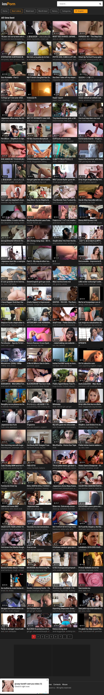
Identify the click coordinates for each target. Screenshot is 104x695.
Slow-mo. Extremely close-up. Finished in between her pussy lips (65, 506)
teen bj (41, 59)
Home (5, 11)
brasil (3, 591)
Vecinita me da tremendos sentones (39, 527)
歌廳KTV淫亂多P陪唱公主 (63, 159)
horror (33, 550)
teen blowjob (16, 39)
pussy (23, 121)
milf (80, 162)
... (64, 637)
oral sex (47, 284)
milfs (71, 182)
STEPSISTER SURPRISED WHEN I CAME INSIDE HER (13, 57)
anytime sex (72, 243)
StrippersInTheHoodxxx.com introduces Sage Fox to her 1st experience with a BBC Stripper (13, 608)
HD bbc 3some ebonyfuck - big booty (39, 139)
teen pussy (31, 80)
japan (37, 366)
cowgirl (37, 305)
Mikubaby (56, 404)
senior (64, 284)
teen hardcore (92, 529)
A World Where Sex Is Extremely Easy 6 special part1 (39, 363)
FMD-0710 (31, 466)
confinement (18, 243)
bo (28, 243)
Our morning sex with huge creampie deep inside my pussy (13, 445)
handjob (35, 468)
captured (40, 550)
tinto (9, 366)
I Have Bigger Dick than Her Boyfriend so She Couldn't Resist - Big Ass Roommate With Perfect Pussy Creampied (13, 302)
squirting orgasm (89, 366)
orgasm (12, 264)
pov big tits (86, 162)
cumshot (82, 386)
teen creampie (90, 284)
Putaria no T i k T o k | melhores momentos (65, 220)
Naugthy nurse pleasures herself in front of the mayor (13, 404)
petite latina (57, 468)
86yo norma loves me (62, 282)
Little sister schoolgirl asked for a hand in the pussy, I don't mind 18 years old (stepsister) (91, 282)
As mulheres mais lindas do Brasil (13, 588)
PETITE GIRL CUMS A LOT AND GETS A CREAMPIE (65, 57)
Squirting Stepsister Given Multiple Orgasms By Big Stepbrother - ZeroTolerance (65, 608)
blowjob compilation (61, 305)
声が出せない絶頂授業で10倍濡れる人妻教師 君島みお (65, 588)
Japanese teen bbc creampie (13, 261)
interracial (39, 570)
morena (38, 529)
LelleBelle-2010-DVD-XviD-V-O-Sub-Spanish (91, 547)
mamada (89, 570)
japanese (30, 366)
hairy (20, 386)
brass (13, 366)
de (2, 284)
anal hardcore (6, 570)
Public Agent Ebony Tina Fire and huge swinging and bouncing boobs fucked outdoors (65, 384)
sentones (30, 529)
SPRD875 (82, 343)
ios (8, 3)
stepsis (91, 427)
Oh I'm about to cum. (87, 363)
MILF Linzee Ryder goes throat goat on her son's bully (65, 180)
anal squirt (5, 386)
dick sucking (42, 407)
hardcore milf (6, 141)
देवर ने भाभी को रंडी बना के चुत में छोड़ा (64, 527)
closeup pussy (92, 59)
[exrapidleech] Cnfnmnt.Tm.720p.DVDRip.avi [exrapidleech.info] (13, 241)
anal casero (89, 305)
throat (35, 223)
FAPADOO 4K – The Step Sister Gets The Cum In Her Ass (91, 37)
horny (81, 100)
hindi (70, 366)
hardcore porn (15, 121)
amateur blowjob (41, 325)
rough (15, 570)
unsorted (4, 80)
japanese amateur (86, 80)
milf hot (93, 223)
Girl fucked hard (33, 608)
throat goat (57, 182)
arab (54, 448)
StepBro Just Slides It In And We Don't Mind (91, 425)
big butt (93, 182)
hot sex (24, 59)
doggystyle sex (37, 284)
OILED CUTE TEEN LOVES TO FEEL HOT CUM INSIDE (13, 527)
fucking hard (19, 550)
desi (83, 448)
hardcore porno (89, 141)
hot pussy (77, 59)
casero (97, 305)
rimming (23, 223)
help (65, 121)
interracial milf (88, 631)
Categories (66, 11)
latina (83, 509)
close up (56, 509)
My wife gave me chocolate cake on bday (65, 425)
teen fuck (63, 141)
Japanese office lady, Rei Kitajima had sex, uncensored (13, 118)
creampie (82, 59)
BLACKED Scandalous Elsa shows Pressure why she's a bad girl (39, 629)
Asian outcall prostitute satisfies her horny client (91, 98)
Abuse (64, 684)
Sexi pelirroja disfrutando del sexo (91, 608)
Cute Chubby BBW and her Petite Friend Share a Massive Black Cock (13, 466)
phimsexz (91, 121)
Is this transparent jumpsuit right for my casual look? (65, 568)
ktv (66, 162)
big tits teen (97, 407)
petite (101, 39)
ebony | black (74, 386)
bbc (6, 264)
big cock (43, 182)
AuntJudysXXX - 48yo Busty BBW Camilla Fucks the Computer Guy (91, 384)
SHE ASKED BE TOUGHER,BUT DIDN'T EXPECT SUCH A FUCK (13, 159)
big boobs (36, 39)
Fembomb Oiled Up (9, 486)
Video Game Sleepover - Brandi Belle (91, 466)
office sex (5, 121)
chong (32, 243)
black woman (58, 121)
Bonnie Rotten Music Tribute (12, 568)
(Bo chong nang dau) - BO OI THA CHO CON (39, 241)
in (1, 407)
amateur (87, 100)
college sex (5, 100)
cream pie (44, 39)
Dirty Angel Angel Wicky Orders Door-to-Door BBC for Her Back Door (91, 180)
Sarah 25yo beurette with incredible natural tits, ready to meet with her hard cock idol (91, 200)
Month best (43, 11)
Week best (30, 11)
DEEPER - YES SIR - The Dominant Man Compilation (65, 302)
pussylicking (32, 407)
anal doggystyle (59, 631)
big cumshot (96, 264)
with (2, 611)
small (96, 468)
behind (62, 345)
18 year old (5, 39)
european (35, 121)
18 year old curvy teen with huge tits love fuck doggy (13, 37)
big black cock (17, 202)
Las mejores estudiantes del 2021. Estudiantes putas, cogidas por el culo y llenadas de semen (91, 323)
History (55, 11)
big (10, 202)
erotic (3, 243)
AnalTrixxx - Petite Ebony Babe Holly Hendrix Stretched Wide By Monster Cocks (65, 323)
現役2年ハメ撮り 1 (86, 77)
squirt (55, 100)
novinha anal (71, 223)
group (36, 509)
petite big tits (17, 468)
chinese (61, 162)
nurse (11, 345)
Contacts (57, 684)
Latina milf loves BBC (9, 506)
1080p (3, 366)
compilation (23, 570)
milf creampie (92, 386)
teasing (45, 488)
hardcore (35, 182)
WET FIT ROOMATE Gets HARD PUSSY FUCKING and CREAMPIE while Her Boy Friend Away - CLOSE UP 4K (39, 118)
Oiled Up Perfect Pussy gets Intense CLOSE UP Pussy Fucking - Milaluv (91, 57)
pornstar (98, 631)
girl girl (68, 407)
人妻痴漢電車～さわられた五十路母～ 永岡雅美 (39, 37)
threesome (70, 325)
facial (29, 162)
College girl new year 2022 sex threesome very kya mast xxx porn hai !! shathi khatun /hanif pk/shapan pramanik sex (13, 98)
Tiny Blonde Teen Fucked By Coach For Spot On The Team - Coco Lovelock (65, 200)
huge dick (67, 468)
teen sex (63, 366)
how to (91, 488)
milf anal (86, 182)
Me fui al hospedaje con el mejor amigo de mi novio (91, 302)
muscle (4, 488)
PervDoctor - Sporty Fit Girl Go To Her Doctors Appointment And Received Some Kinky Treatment (13, 343)
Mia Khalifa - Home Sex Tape (64, 445)
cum (80, 366)
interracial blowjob (73, 427)
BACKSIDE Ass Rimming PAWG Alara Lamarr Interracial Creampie (39, 568)
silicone (56, 141)
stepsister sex (58, 80)
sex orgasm (35, 427)
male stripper (14, 611)
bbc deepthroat (7, 223)
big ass (38, 141)
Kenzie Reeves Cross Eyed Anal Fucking (39, 343)
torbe (96, 570)
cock (29, 284)
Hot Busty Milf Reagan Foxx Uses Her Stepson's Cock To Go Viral (39, 445)
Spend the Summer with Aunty (91, 159)
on (57, 39)
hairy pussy (96, 100)
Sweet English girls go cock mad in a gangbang (39, 282)
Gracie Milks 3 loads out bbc (12, 220)
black (29, 182)
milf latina (12, 284)
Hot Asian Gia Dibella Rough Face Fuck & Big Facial (13, 547)
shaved (65, 182)
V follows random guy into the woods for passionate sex (65, 547)
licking (44, 162)
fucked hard (57, 488)
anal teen (82, 39)
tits (80, 202)
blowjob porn (68, 488)
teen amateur (92, 39)
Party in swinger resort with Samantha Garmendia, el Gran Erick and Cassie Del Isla (13, 629)
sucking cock (71, 631)
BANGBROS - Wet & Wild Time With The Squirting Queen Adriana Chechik (13, 384)
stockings (30, 570)
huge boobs (57, 386)
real (31, 325)
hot (88, 591)
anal (28, 121)
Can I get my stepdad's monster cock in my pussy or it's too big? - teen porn (13, 200)
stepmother (6, 325)
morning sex (6, 448)
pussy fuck (86, 202)
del (80, 611)
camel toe (66, 570)
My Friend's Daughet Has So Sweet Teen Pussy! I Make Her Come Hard (39, 77)
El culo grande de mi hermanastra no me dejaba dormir (13, 282)
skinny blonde (74, 202)
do (7, 591)
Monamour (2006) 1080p (11, 363)
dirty (93, 162)
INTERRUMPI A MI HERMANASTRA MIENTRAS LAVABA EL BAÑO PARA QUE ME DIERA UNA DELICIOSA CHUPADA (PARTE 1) (39, 323)
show (61, 39)
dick (16, 182)
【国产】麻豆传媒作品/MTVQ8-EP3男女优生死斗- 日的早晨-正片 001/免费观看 (91, 241)
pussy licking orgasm (44, 80)
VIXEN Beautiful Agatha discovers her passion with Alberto (39, 159)
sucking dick (74, 591)
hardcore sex (61, 243)
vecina (44, 529)
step (80, 631)
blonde (29, 223)
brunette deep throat (40, 386)
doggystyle (36, 162)
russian (71, 141)
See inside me (84, 588)
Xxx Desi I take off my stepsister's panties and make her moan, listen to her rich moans (65, 77)
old (54, 284)
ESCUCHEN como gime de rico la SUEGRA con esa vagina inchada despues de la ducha (91, 506)
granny (58, 284)
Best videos (16, 11)
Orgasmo (31, 425)
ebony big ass (47, 141)
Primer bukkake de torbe (89, 568)
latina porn (75, 468)
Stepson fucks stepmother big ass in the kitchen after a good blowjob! (13, 323)
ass (40, 223)
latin (11, 509)
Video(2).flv (32, 98)
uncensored (98, 80)
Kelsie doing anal (60, 629)
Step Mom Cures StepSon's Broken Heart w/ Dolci (39, 200)
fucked (65, 386)
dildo (54, 407)
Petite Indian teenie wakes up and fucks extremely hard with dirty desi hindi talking (91, 445)
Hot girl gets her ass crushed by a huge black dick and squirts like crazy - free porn (39, 180)
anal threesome (59, 325)
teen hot (12, 305)
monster (4, 202)
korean (9, 243)
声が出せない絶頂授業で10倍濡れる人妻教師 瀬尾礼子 (39, 404)
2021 (81, 325)
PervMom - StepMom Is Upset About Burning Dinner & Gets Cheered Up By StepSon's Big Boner (13, 139)
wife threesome (59, 427)
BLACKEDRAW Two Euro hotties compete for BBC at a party (39, 384)
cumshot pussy (85, 264)
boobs (50, 407)
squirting (65, 100)
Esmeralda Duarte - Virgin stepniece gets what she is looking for (91, 139)
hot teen (56, 366)
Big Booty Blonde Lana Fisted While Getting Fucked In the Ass (39, 220)
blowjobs (12, 631)
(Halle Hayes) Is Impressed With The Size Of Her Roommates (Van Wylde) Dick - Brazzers (39, 302)
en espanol (33, 59)
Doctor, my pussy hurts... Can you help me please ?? (39, 588)
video (29, 100)
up (100, 59)
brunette (13, 386)
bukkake (82, 570)
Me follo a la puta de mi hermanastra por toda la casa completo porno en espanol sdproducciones (39, 57)
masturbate (14, 407)
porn (70, 121)
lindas (11, 591)
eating (16, 223)
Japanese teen (33, 506)
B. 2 (54, 261)
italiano (42, 468)
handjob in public (7, 182)
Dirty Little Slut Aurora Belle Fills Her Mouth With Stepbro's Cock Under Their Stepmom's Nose (91, 404)
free (96, 427)
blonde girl (61, 407)
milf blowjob (40, 202)
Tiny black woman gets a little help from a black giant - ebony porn (65, 118)
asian (29, 39)
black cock (7, 468)
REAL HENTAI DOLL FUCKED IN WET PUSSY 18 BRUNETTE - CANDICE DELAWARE (39, 486)
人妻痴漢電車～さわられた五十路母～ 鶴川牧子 (13, 180)
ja (79, 345)
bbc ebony (31, 141)
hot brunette (22, 305)
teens (63, 223)
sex (80, 121)
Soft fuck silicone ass (62, 139)
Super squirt (58, 98)
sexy (7, 427)
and (54, 39)
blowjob (30, 305)
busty (37, 448)
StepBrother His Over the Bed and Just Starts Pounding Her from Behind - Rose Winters (65, 241)
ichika (84, 121)
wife (71, 529)
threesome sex (17, 100)
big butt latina (16, 325)
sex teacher (83, 488)
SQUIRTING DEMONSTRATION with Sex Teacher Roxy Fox (91, 486)
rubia (88, 611)
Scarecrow (31, 547)
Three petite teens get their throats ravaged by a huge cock (65, 466)
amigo (81, 305)
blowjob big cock (19, 141)
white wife (65, 529)
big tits (40, 345)
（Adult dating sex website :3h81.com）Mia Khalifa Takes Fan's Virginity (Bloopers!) (65, 343)
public (59, 570)
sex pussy (5, 59)
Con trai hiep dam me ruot (89, 118)
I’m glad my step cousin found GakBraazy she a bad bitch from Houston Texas (91, 629)
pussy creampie (33, 591)
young (98, 284)
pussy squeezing (44, 264)
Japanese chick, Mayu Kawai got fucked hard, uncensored (65, 486)
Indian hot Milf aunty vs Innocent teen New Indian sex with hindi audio (65, 363)
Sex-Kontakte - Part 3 (9, 77)
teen (60, 100)
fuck (93, 202)
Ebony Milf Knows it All (88, 220)
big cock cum (45, 305)
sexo (83, 611)
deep (50, 631)
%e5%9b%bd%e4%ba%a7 (89, 243)
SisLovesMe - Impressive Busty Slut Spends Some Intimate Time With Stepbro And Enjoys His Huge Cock (91, 261)
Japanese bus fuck (9, 425)
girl (28, 611)
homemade (69, 80)
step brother (32, 264)
